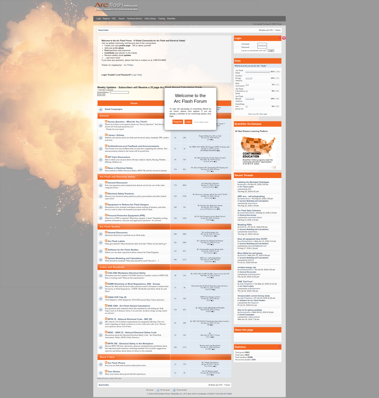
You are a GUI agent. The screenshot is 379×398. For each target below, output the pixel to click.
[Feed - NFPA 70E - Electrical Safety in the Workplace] (106, 344)
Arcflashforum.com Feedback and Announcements (133, 146)
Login (99, 18)
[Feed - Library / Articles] (106, 135)
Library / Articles (116, 135)
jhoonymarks (245, 312)
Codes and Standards (112, 267)
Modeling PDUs (245, 225)
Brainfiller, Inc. (177, 394)
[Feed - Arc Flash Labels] (106, 241)
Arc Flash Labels (116, 241)
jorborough (208, 198)
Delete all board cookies (105, 378)
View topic (263, 114)
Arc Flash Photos (116, 363)
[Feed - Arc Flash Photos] (106, 363)
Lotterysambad (254, 317)
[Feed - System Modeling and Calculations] (106, 258)
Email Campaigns (113, 109)
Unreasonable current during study (254, 296)
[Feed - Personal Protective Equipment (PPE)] (106, 216)
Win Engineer (208, 253)
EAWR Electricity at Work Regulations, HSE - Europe (134, 284)
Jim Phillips (129, 65)
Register (106, 18)
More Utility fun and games (250, 253)
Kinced (208, 337)
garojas (243, 184)
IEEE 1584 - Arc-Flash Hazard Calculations (129, 306)
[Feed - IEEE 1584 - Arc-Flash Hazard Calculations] (106, 306)
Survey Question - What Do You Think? (127, 121)
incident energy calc (247, 267)
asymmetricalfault (209, 187)
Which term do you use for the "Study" (251, 66)
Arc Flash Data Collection (249, 210)
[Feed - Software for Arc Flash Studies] (106, 250)
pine (208, 139)
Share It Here (107, 357)
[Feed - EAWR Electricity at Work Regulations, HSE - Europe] (106, 284)
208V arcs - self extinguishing (251, 196)
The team (118, 378)
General (104, 116)
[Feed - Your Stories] (106, 372)
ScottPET (208, 349)
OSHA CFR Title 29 (117, 297)
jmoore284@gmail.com (208, 209)
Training (161, 18)
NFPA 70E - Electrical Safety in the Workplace (130, 343)
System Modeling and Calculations (125, 258)
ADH (208, 244)
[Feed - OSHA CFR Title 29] (106, 297)
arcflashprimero (208, 236)
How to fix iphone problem (250, 310)
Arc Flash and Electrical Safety (117, 177)
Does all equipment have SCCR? (252, 239)
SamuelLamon (208, 161)
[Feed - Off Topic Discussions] (106, 157)
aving (209, 277)
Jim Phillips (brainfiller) (208, 150)
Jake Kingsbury (246, 284)
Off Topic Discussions (119, 157)
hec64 (209, 375)
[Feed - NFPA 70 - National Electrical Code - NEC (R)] (106, 319)
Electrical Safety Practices (121, 193)
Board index (103, 30)
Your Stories (114, 371)
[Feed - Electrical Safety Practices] (106, 194)
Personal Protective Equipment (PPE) (126, 215)
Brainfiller (171, 18)
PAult (208, 300)
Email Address (103, 92)
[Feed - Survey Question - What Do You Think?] (106, 122)
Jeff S (209, 171)
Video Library (150, 18)
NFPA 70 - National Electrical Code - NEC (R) (130, 319)
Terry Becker (208, 366)
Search (121, 18)
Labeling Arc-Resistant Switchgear (253, 182)
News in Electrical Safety (120, 168)
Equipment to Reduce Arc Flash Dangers (128, 204)
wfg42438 (208, 289)
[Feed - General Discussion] (106, 183)
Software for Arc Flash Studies (123, 250)
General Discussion (118, 182)
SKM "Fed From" (245, 281)
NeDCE (208, 220)
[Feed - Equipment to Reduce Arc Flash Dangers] (106, 205)
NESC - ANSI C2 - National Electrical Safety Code (132, 332)
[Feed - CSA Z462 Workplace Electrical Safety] (106, 273)
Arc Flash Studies (110, 226)
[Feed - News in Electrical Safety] (106, 168)
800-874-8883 (226, 394)
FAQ (113, 18)
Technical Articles (134, 18)
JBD (208, 325)
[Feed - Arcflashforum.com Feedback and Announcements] (106, 146)
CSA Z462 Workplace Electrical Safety (127, 273)
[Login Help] (137, 75)
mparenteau (209, 261)
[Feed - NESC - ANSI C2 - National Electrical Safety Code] (106, 332)
